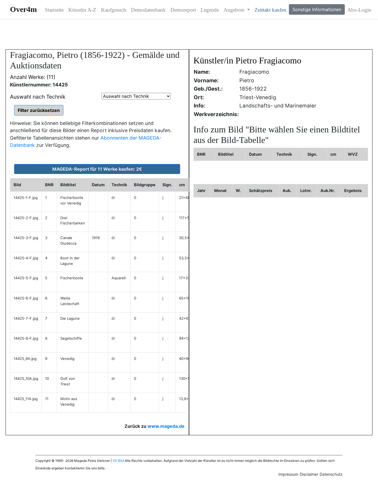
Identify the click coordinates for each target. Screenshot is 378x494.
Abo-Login (359, 10)
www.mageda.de (166, 426)
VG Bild (118, 461)
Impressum (288, 474)
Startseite (54, 10)
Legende (210, 10)
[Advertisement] (189, 34)
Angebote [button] (235, 10)
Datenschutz (331, 474)
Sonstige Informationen (316, 9)
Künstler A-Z (82, 10)
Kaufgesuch (113, 10)
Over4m (23, 9)
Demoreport (183, 10)
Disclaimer (309, 474)
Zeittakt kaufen (270, 10)
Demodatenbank (148, 10)
